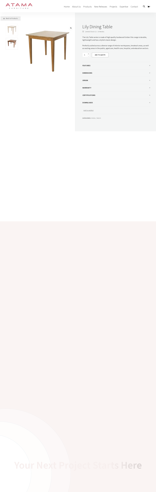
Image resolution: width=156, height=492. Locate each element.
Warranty (86, 88)
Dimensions (87, 73)
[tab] (116, 65)
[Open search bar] (144, 6)
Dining (93, 118)
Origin (85, 80)
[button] (71, 28)
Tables (98, 118)
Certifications (88, 95)
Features (86, 65)
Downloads (87, 102)
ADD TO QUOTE (100, 55)
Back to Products (12, 18)
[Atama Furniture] (19, 7)
